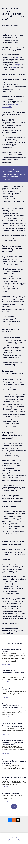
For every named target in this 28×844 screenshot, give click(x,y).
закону (18, 57)
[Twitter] (18, 820)
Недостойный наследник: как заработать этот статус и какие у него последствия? (13, 742)
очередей (17, 65)
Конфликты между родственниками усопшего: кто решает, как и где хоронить (13, 672)
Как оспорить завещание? (11, 793)
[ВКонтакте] (10, 820)
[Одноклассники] (14, 820)
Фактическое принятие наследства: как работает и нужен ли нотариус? (14, 761)
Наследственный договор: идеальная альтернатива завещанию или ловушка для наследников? (12, 706)
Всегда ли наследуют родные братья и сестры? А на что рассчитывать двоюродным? (12, 724)
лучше (13, 67)
